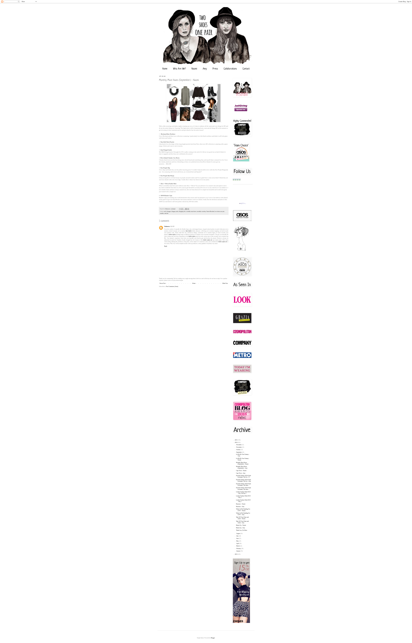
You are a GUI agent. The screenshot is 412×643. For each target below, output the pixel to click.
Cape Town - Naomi (241, 470)
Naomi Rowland (210, 211)
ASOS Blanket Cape (166, 195)
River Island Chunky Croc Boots (170, 158)
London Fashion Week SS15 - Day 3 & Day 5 (243, 492)
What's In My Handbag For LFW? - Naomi (243, 509)
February (238, 548)
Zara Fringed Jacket (166, 150)
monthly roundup (201, 211)
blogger (169, 211)
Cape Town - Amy (240, 473)
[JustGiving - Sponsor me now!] (241, 112)
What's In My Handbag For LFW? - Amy (243, 513)
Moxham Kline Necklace (168, 134)
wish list (166, 213)
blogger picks (175, 211)
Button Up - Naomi (241, 525)
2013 (236, 554)
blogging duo (182, 211)
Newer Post (163, 283)
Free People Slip (165, 168)
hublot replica (172, 234)
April (237, 543)
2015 (236, 440)
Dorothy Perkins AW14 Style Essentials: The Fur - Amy (243, 480)
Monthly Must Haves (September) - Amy (241, 467)
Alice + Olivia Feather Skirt (168, 183)
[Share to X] (184, 209)
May (237, 541)
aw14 (165, 211)
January (238, 551)
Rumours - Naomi (240, 504)
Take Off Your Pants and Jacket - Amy (242, 522)
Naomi (194, 69)
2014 (236, 442)
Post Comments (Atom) (172, 286)
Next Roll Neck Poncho (167, 142)
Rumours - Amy (240, 506)
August (238, 533)
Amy (205, 69)
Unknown (167, 226)
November (239, 447)
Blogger (213, 638)
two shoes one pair (219, 211)
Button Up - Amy (240, 528)
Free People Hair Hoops (167, 176)
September (239, 452)
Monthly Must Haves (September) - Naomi (242, 463)
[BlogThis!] (182, 209)
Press (215, 69)
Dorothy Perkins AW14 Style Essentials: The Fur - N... (243, 476)
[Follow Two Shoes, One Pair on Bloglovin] (241, 250)
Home (164, 69)
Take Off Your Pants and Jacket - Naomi (242, 517)
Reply (165, 246)
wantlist (162, 213)
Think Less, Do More (241, 530)
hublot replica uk (207, 240)
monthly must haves (191, 211)
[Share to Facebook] (186, 209)
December (239, 444)
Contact (246, 69)
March (238, 546)
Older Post (225, 283)
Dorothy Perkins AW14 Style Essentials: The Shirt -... (243, 484)
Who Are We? (179, 69)
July (237, 536)
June (237, 538)
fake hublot (189, 231)
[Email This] (180, 209)
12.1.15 (172, 226)
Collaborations (230, 69)
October (238, 449)
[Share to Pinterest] (188, 209)
